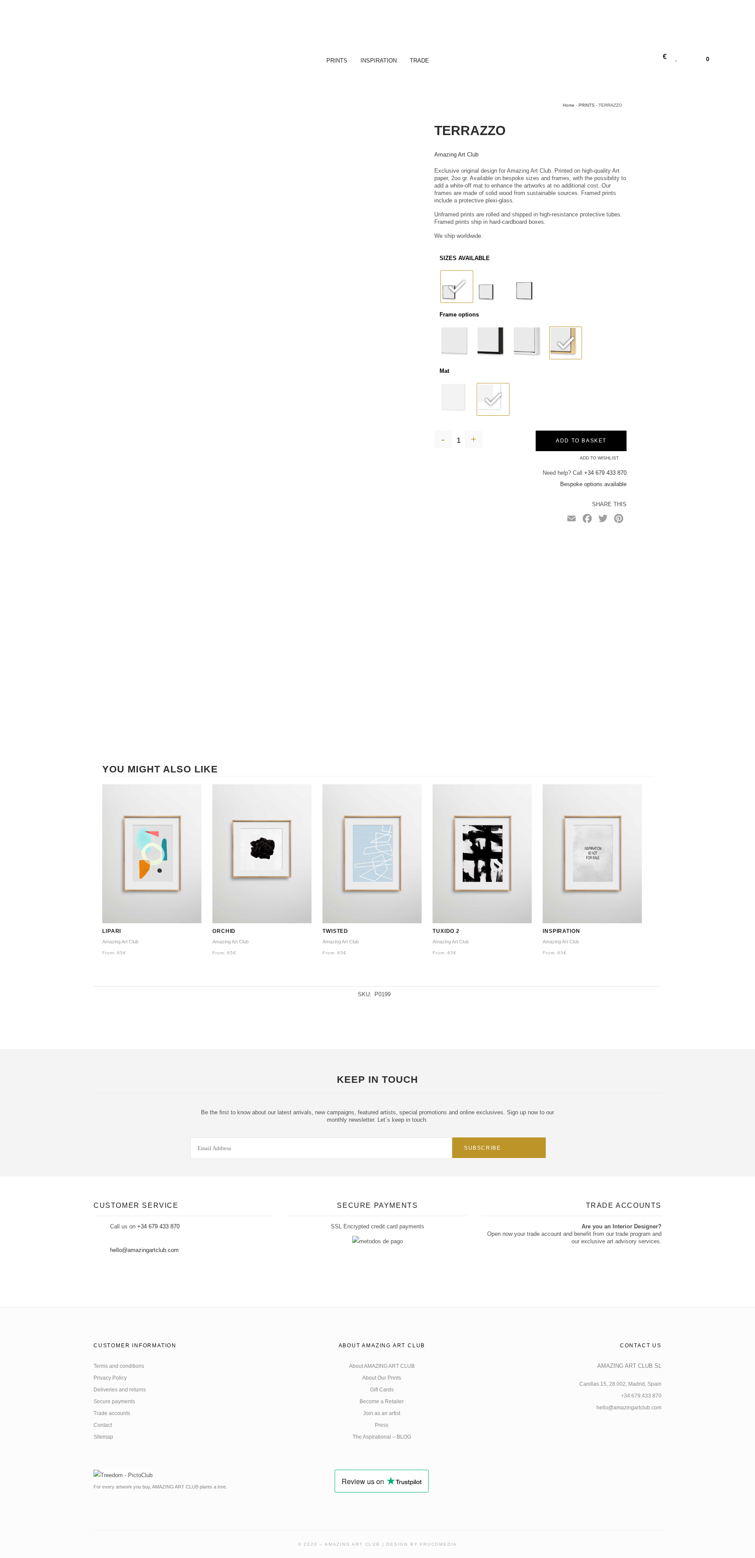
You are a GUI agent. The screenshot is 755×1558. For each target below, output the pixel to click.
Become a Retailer (382, 1401)
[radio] (456, 286)
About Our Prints (381, 1378)
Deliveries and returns (120, 1390)
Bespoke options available (593, 484)
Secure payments (114, 1401)
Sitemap (103, 1437)
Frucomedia (438, 1544)
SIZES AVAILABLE (465, 258)
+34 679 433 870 (605, 472)
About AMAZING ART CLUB (382, 1366)
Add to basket (581, 441)
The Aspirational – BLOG (382, 1437)
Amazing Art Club (456, 154)
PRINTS (336, 60)
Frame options (459, 314)
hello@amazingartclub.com (144, 1250)
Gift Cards (382, 1390)
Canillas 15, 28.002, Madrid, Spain (620, 1384)
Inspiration (378, 60)
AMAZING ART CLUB (352, 1544)
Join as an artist (381, 1413)
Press (381, 1425)
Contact (103, 1425)
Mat (444, 371)
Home (569, 105)
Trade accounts (112, 1413)
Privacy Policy (110, 1378)
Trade (419, 60)
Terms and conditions (119, 1366)
